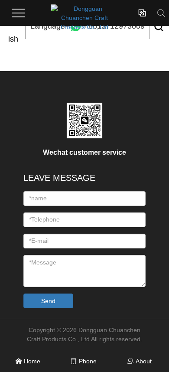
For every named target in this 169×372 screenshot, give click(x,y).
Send (48, 300)
